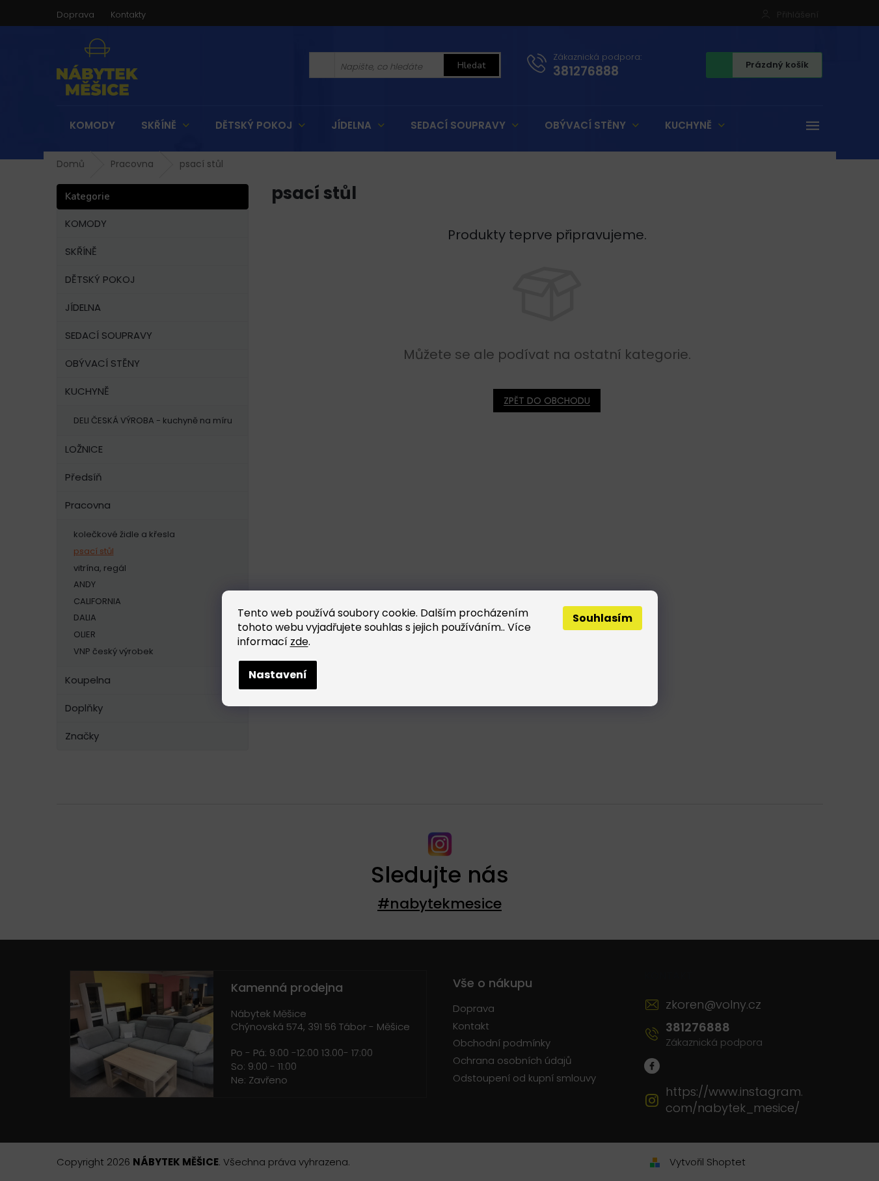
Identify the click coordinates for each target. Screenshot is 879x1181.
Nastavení (278, 674)
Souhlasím (602, 618)
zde (299, 641)
